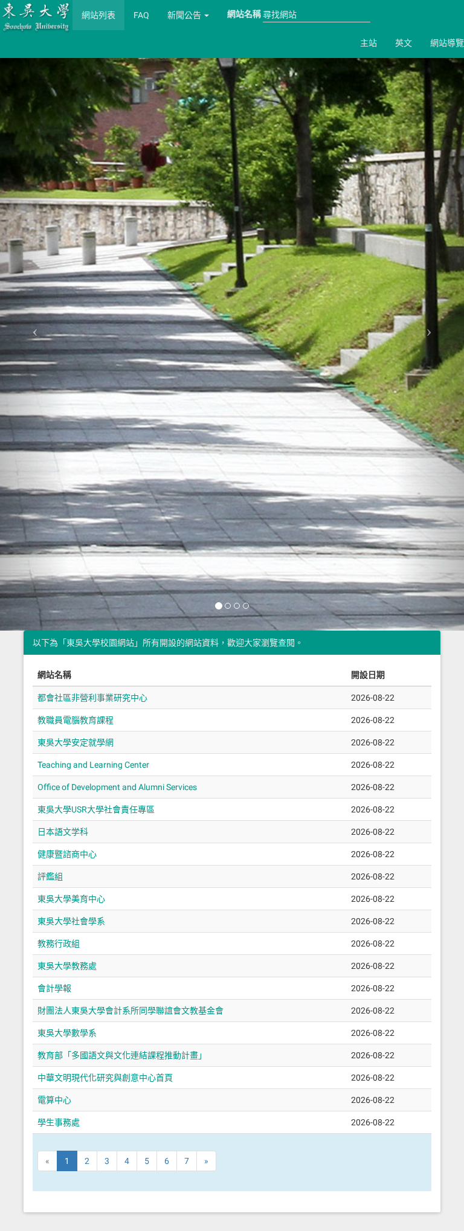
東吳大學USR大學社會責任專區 (96, 809)
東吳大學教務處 (67, 966)
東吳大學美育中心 (71, 899)
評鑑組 (50, 876)
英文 (403, 43)
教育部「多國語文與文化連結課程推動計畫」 (122, 1055)
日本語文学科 (62, 832)
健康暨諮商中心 (67, 854)
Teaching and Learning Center (93, 765)
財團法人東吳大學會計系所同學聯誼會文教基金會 (130, 1010)
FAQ (141, 15)
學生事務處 (58, 1122)
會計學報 (54, 988)
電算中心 (54, 1100)
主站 (368, 43)
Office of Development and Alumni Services (117, 787)
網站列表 (98, 15)
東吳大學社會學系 (71, 921)
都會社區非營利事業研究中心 (92, 697)
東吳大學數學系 (67, 1033)
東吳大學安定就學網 (75, 742)
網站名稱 (244, 14)
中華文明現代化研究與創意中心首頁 (105, 1077)
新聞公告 (185, 15)
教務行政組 (58, 943)
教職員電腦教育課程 (75, 720)
